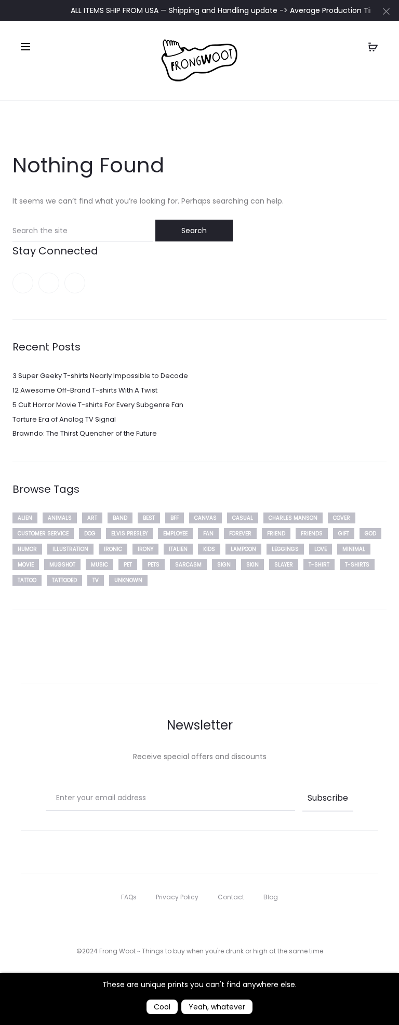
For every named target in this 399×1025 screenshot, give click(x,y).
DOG (90, 533)
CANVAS (205, 518)
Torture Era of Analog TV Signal (64, 419)
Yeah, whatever (217, 1007)
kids (209, 549)
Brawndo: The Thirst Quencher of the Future (84, 433)
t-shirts (357, 565)
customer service (43, 533)
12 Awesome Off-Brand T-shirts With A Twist (84, 390)
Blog (270, 897)
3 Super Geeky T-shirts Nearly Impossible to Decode (100, 376)
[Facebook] (22, 283)
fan (208, 533)
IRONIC (113, 549)
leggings (285, 549)
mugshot (62, 565)
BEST (149, 518)
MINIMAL (353, 549)
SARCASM (188, 565)
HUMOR (27, 549)
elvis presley (129, 533)
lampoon (243, 549)
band (120, 518)
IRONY (145, 549)
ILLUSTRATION (70, 549)
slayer (283, 565)
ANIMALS (60, 518)
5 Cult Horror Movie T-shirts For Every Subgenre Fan (97, 405)
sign (224, 565)
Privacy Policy (177, 897)
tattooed (64, 580)
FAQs (129, 897)
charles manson (293, 518)
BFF (174, 518)
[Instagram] (74, 283)
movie (26, 565)
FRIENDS (312, 533)
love (320, 549)
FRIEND (276, 533)
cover (341, 518)
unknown (128, 580)
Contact (231, 897)
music (99, 565)
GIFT (343, 533)
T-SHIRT (319, 565)
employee (175, 533)
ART (92, 518)
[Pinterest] (48, 283)
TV (95, 580)
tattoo (27, 580)
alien (25, 518)
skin (252, 565)
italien (178, 549)
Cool (162, 1007)
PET (128, 565)
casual (242, 518)
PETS (153, 565)
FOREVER (240, 533)
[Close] (386, 11)
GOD (370, 533)
